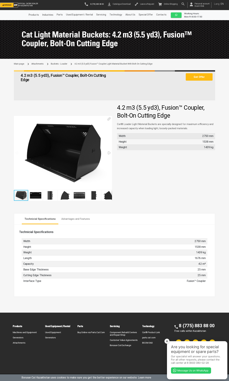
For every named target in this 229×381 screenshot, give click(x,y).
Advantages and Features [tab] (75, 218)
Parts (60, 14)
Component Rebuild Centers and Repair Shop (123, 333)
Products (17, 326)
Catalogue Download (121, 4)
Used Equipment (53, 332)
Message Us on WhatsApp (192, 370)
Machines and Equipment (25, 332)
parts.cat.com (149, 337)
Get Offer (199, 76)
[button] (109, 119)
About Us (130, 14)
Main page (19, 63)
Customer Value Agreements (124, 340)
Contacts (161, 14)
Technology (115, 14)
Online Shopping (170, 4)
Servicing (101, 14)
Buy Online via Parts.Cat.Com (91, 332)
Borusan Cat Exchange (120, 345)
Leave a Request (146, 4)
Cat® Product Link (151, 332)
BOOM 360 (147, 342)
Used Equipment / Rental (79, 14)
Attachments (37, 63)
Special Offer (146, 14)
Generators (18, 337)
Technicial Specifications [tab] (40, 218)
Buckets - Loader (59, 63)
